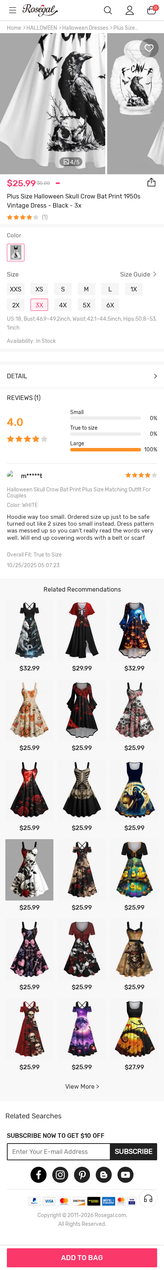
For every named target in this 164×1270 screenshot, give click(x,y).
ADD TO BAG (82, 1258)
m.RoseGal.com (46, 10)
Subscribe (134, 1151)
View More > (82, 1086)
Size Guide (135, 275)
